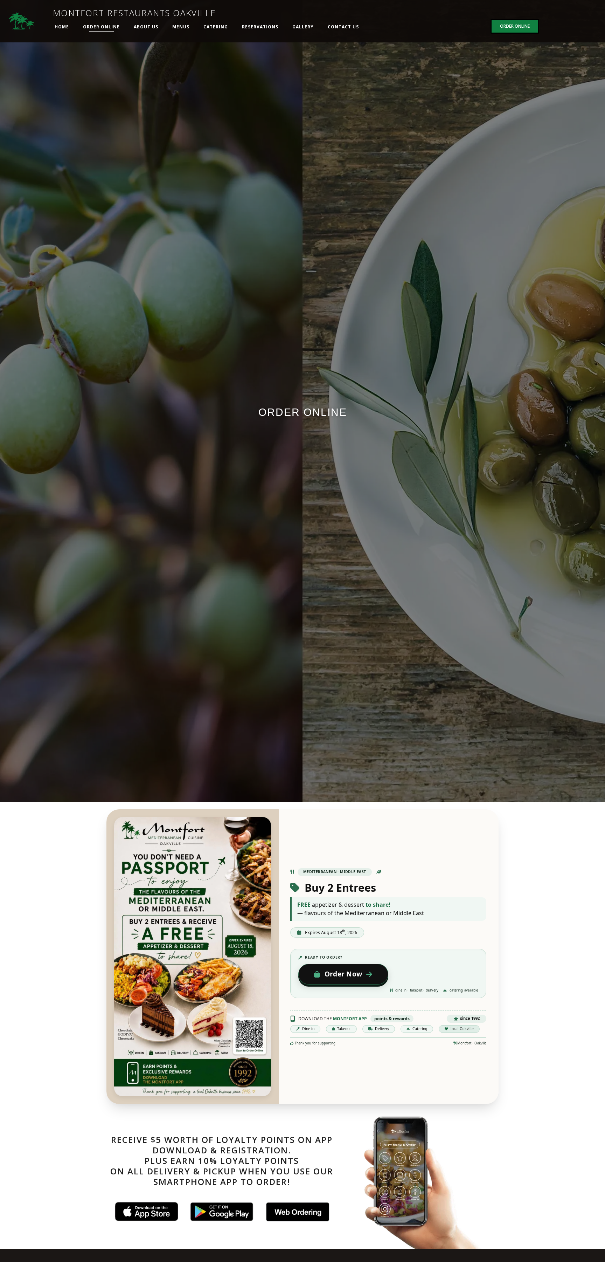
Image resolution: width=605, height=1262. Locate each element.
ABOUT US (146, 27)
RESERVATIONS (260, 27)
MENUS (180, 27)
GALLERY (303, 27)
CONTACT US (343, 27)
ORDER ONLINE (101, 27)
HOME (62, 27)
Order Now (343, 974)
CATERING (215, 27)
